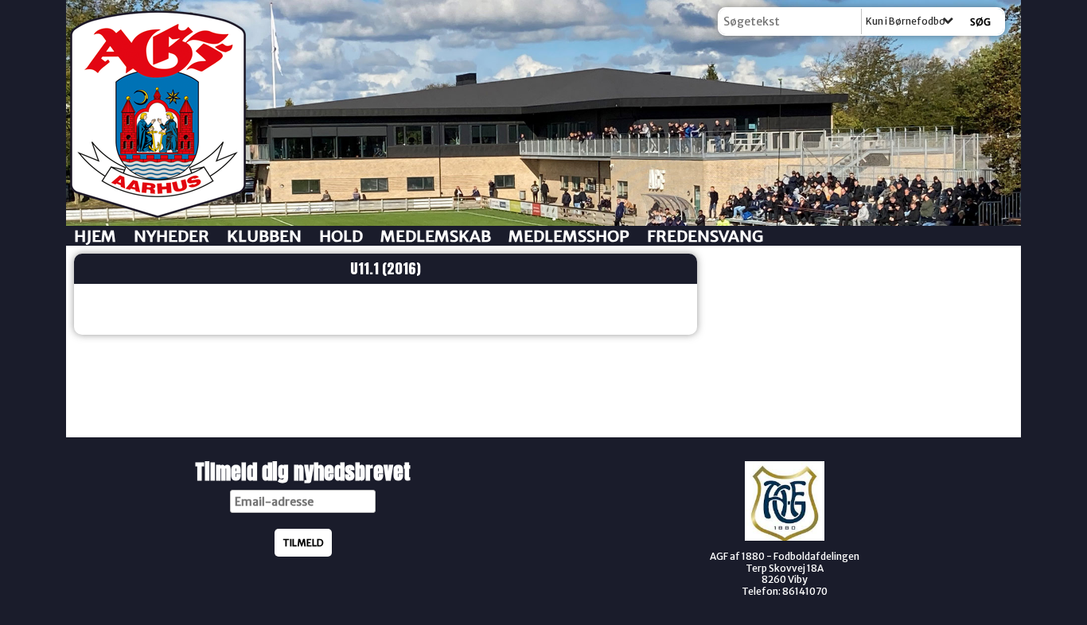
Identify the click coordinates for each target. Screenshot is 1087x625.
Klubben (264, 236)
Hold (341, 236)
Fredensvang (705, 236)
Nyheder (171, 236)
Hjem (95, 236)
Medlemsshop (568, 236)
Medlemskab (435, 236)
